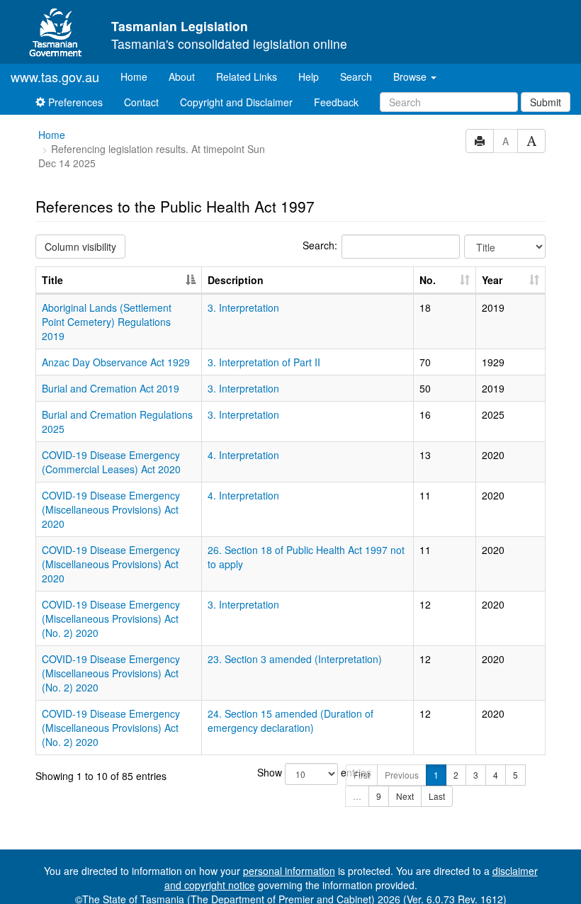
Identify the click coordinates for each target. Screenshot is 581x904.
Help (308, 76)
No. (427, 280)
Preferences (74, 102)
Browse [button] (411, 76)
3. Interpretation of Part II (264, 362)
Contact (141, 102)
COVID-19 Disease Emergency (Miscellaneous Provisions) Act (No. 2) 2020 (111, 618)
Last (437, 796)
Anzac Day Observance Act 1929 (116, 362)
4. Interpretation (243, 455)
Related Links (246, 76)
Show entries (291, 772)
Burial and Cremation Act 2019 (110, 388)
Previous (402, 775)
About (182, 76)
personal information (289, 871)
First (362, 775)
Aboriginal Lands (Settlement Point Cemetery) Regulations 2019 (106, 321)
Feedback (336, 102)
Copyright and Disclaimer (236, 102)
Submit (545, 102)
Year (492, 280)
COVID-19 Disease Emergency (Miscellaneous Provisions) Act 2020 (111, 509)
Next (405, 796)
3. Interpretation (243, 307)
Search (356, 76)
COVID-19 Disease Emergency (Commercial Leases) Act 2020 (111, 462)
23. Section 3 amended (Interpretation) (295, 659)
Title (52, 280)
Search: (320, 245)
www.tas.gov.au (55, 76)
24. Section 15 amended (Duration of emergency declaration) (290, 720)
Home (139, 76)
